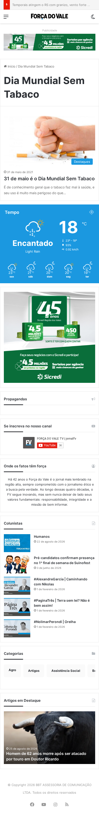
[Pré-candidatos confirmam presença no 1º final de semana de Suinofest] (17, 564)
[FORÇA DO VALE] (49, 16)
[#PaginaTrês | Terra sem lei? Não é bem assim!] (17, 607)
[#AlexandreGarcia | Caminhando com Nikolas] (17, 586)
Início (11, 66)
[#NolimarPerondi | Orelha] (17, 628)
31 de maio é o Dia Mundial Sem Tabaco (49, 178)
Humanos (42, 536)
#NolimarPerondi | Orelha (55, 622)
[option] (49, 737)
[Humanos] (17, 543)
